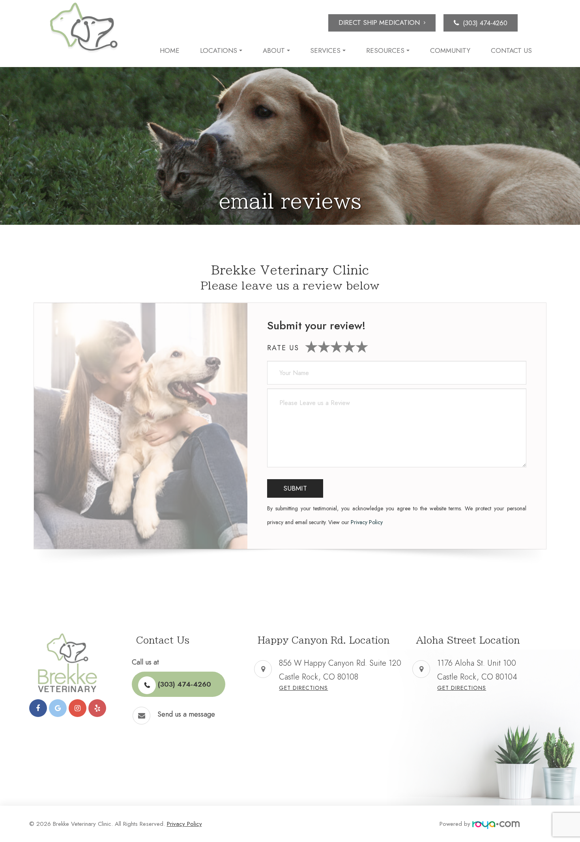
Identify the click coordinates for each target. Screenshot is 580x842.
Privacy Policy (367, 522)
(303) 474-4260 (485, 23)
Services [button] (325, 50)
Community (450, 50)
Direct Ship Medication (379, 22)
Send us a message (186, 714)
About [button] (274, 50)
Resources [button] (385, 50)
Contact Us (511, 50)
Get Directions (303, 688)
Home (170, 50)
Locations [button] (218, 50)
